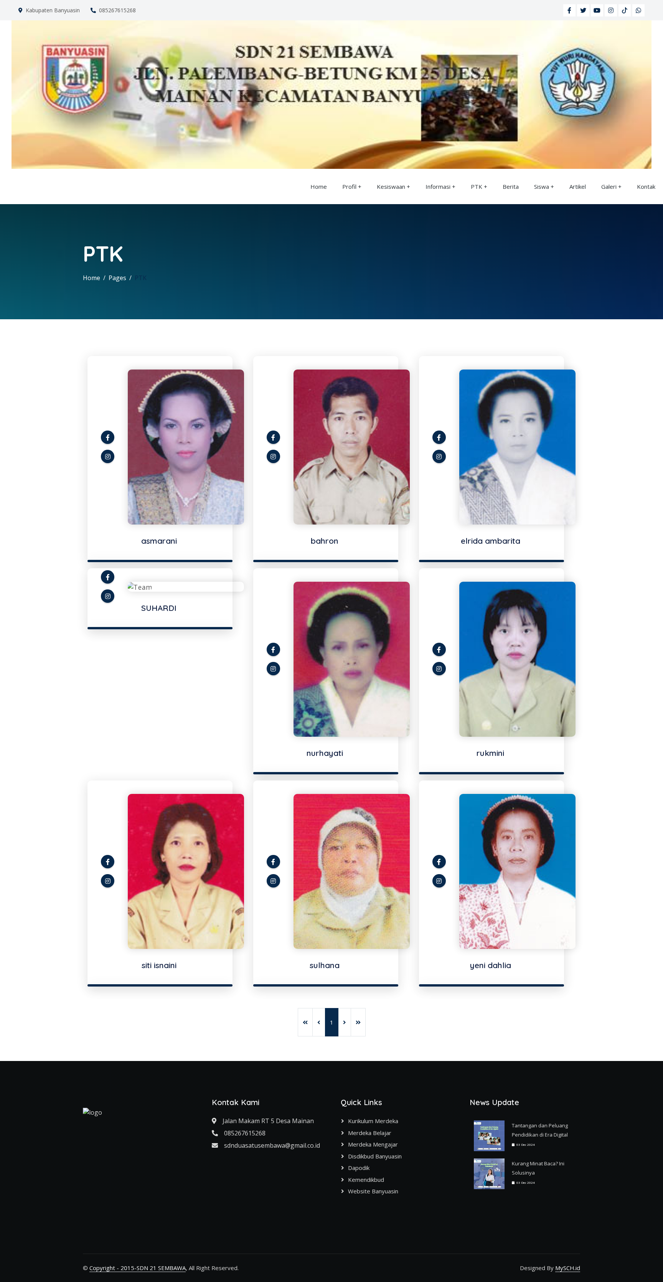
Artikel (577, 186)
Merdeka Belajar (369, 1133)
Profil (349, 186)
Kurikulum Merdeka (373, 1121)
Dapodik (358, 1167)
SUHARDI (158, 608)
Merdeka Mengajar (373, 1144)
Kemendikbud (366, 1179)
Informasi (438, 186)
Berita (511, 186)
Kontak (646, 186)
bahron (324, 541)
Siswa (541, 186)
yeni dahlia (490, 965)
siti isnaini (159, 965)
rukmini (490, 753)
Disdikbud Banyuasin (375, 1156)
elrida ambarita (490, 541)
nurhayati (325, 753)
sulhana (325, 965)
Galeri (609, 186)
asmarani (159, 541)
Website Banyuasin (373, 1191)
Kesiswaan (391, 186)
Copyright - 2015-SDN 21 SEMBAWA (137, 1268)
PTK (476, 186)
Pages (117, 278)
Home (318, 186)
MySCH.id (567, 1268)
